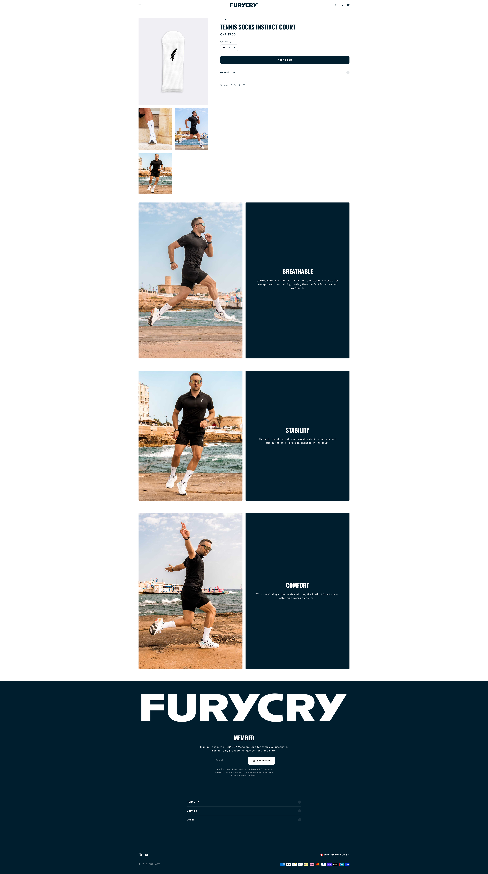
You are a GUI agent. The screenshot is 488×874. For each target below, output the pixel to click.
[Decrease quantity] (224, 47)
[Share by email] (244, 85)
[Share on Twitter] (235, 85)
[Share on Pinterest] (240, 85)
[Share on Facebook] (231, 85)
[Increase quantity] (234, 47)
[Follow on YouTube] (146, 855)
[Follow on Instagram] (140, 855)
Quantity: (226, 41)
